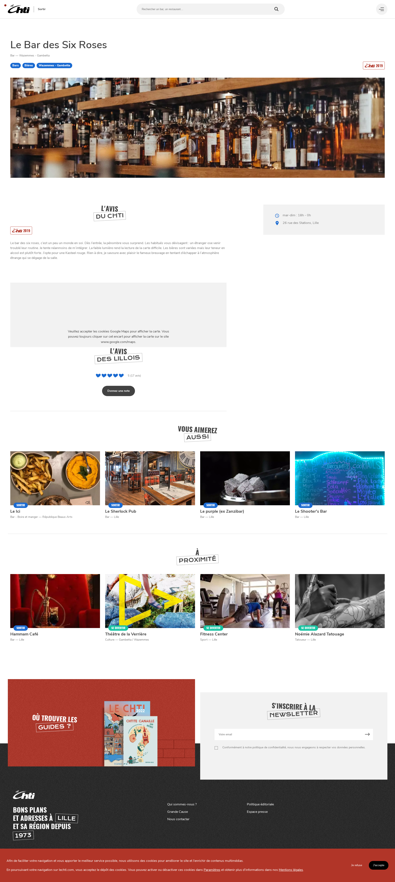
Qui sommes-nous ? (182, 804)
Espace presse (257, 811)
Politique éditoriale (260, 804)
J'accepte (378, 865)
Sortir (41, 9)
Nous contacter (178, 819)
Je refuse (356, 865)
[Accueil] (19, 9)
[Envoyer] (367, 734)
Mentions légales (291, 870)
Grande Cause (177, 811)
